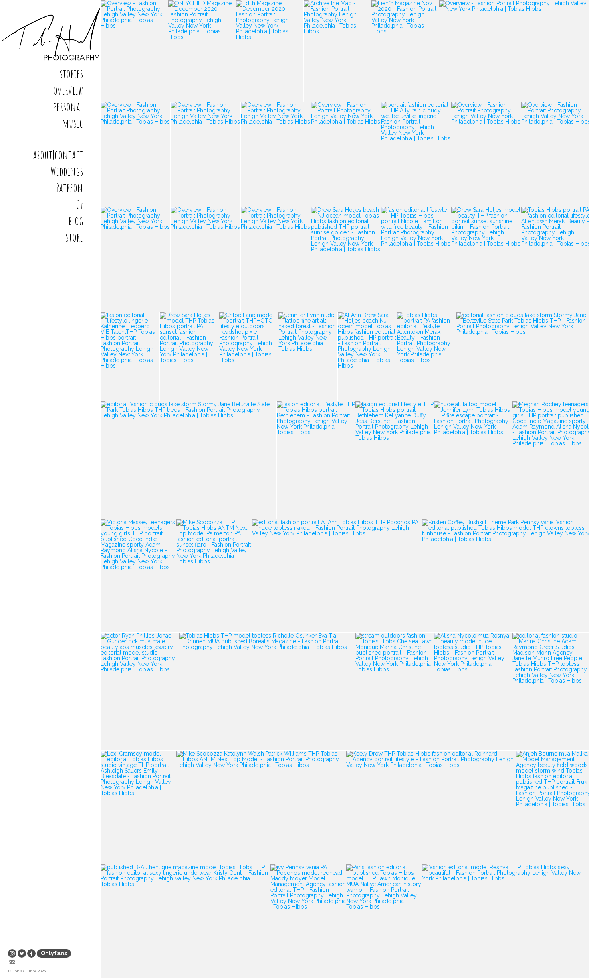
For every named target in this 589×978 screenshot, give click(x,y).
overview (68, 90)
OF (79, 204)
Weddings (66, 171)
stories (71, 74)
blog (76, 220)
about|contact (58, 155)
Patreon (69, 188)
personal (68, 107)
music (72, 123)
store (74, 237)
